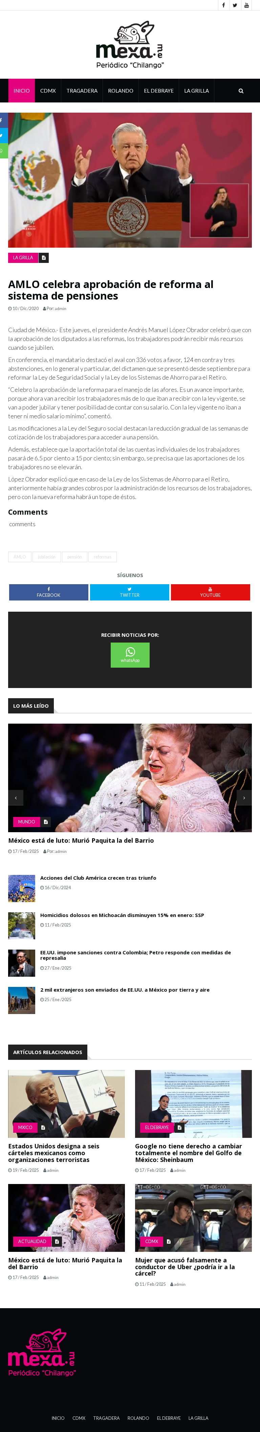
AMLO (20, 556)
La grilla (196, 91)
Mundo (26, 821)
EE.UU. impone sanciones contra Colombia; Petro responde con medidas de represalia (135, 955)
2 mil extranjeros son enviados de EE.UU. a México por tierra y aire (125, 989)
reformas (102, 556)
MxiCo (25, 1127)
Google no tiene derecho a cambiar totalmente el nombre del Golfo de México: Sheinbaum (188, 1153)
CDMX (48, 91)
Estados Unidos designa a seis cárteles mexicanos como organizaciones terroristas (53, 1153)
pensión (74, 556)
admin (60, 308)
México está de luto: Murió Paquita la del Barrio (81, 840)
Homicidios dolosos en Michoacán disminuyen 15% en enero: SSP (122, 915)
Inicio (22, 91)
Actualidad (32, 1241)
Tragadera (82, 91)
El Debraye (159, 91)
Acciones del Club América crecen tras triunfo (98, 877)
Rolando (120, 91)
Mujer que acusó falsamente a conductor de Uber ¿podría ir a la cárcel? (185, 1267)
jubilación (47, 556)
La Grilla (199, 1418)
